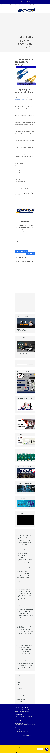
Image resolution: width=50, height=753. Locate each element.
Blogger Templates (20, 748)
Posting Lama (30, 253)
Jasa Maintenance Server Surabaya (24, 619)
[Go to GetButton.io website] (47, 751)
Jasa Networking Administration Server (25, 613)
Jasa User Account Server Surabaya (24, 611)
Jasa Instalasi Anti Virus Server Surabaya (25, 631)
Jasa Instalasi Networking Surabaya (24, 533)
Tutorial (18, 684)
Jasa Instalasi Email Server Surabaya (24, 629)
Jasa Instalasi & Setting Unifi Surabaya (24, 665)
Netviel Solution (20, 701)
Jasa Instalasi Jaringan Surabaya (23, 530)
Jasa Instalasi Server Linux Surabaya (24, 655)
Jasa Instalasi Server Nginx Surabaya (24, 546)
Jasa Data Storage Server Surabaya (24, 591)
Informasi (18, 682)
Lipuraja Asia (19, 737)
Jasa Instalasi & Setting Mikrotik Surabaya (23, 661)
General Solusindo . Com (22, 731)
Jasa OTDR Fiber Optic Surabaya (23, 651)
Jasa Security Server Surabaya (23, 601)
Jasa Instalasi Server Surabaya (23, 571)
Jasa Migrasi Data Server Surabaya (24, 581)
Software (18, 686)
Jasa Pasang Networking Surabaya (24, 542)
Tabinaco (18, 739)
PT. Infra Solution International (23, 735)
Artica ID (18, 733)
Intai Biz (18, 729)
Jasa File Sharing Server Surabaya (24, 617)
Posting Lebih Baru (21, 251)
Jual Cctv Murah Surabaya (22, 555)
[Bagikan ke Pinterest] (25, 194)
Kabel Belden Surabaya (21, 699)
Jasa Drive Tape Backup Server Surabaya (23, 638)
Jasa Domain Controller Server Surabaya (23, 604)
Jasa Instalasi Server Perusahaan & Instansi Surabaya (24, 627)
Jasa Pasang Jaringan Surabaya (23, 540)
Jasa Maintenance (20, 690)
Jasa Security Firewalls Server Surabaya (25, 641)
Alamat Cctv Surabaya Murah (23, 551)
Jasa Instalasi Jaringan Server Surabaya (25, 645)
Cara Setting (19, 692)
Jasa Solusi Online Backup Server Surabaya (24, 599)
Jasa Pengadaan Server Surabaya (24, 643)
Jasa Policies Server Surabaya (23, 607)
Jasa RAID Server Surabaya (22, 583)
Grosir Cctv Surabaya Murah (22, 549)
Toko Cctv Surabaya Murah (22, 553)
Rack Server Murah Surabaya (23, 577)
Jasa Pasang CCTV (20, 688)
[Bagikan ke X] (21, 194)
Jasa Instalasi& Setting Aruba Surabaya (25, 663)
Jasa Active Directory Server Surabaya (25, 593)
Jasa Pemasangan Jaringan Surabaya (24, 535)
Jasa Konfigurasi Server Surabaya (23, 573)
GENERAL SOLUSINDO (28, 110)
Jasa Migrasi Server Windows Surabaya (25, 622)
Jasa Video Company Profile (22, 695)
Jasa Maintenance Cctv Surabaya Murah (25, 562)
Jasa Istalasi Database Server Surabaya (25, 635)
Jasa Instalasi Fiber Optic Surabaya (24, 647)
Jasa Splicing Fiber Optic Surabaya (24, 649)
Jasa (17, 678)
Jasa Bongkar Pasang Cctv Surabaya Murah (24, 560)
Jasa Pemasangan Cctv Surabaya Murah (25, 567)
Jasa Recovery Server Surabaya (23, 579)
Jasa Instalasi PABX (20, 680)
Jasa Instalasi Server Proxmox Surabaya (25, 653)
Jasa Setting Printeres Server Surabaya (25, 615)
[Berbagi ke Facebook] (17, 194)
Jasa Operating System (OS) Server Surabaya (24, 596)
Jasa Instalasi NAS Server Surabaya (24, 633)
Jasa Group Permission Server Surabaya (25, 609)
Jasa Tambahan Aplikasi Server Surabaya (23, 587)
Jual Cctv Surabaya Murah (22, 557)
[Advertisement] (25, 25)
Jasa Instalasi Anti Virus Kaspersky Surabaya (23, 668)
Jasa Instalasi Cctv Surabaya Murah (24, 569)
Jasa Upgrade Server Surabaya (23, 575)
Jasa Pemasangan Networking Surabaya (23, 538)
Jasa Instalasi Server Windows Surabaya (25, 624)
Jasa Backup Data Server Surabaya (24, 589)
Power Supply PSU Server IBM (23, 697)
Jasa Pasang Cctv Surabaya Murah (24, 564)
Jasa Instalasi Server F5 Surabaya (23, 544)
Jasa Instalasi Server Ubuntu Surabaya (24, 657)
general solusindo (29, 748)
